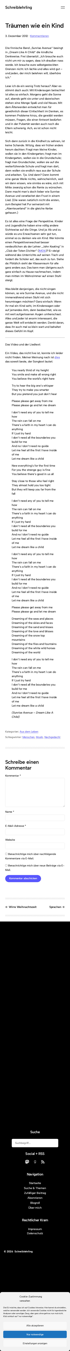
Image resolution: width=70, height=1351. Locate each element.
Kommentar (13, 775)
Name (9, 811)
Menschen (28, 737)
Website (10, 839)
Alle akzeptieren (34, 1325)
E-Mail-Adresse (15, 825)
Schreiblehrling (18, 7)
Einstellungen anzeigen (35, 1343)
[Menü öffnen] (63, 7)
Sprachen (55, 907)
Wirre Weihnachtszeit (22, 907)
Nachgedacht (52, 737)
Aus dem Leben (29, 731)
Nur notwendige (35, 1334)
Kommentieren (39, 36)
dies (57, 357)
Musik (39, 737)
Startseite (35, 1183)
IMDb (42, 250)
